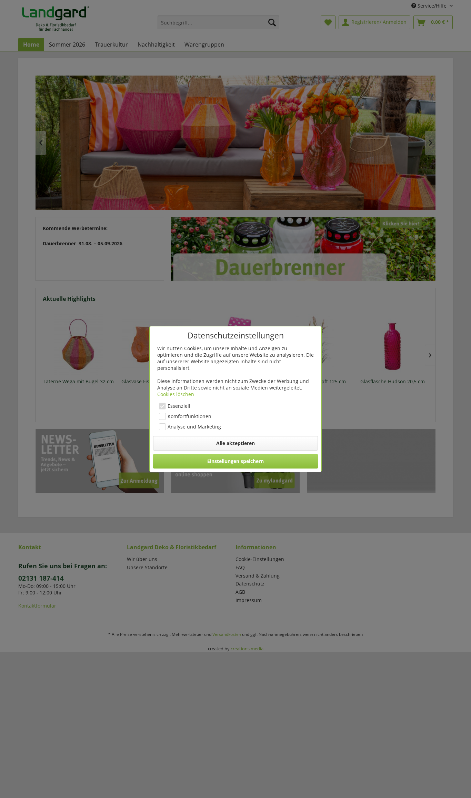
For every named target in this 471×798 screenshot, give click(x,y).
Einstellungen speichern (235, 461)
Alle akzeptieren (235, 443)
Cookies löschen (175, 394)
